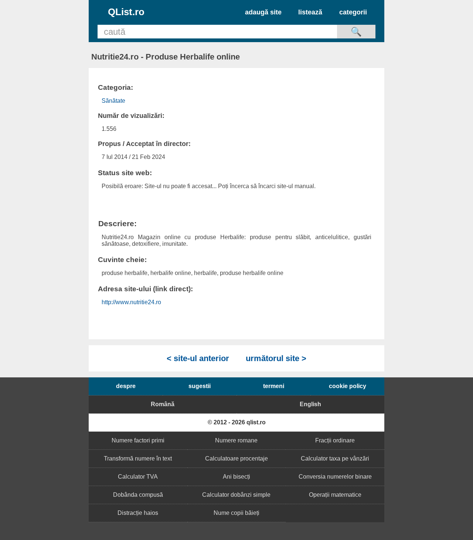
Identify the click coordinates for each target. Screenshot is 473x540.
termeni (273, 386)
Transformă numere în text (138, 458)
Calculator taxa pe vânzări (335, 458)
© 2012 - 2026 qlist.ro (237, 422)
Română (162, 404)
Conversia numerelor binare (335, 476)
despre (126, 386)
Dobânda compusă (138, 495)
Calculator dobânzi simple (236, 495)
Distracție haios (138, 513)
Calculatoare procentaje (236, 458)
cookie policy (347, 386)
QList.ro (126, 12)
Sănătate (113, 101)
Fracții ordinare (335, 440)
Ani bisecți (236, 476)
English (310, 404)
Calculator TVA (138, 476)
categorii (353, 12)
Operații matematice (335, 495)
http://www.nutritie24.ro (131, 302)
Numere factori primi (138, 440)
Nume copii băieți (236, 513)
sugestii (199, 386)
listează (310, 12)
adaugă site (263, 12)
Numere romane (236, 440)
